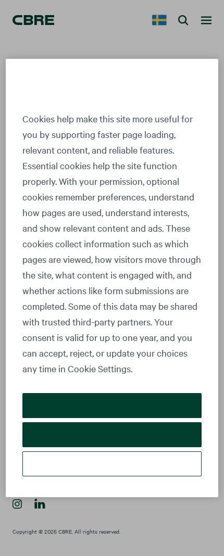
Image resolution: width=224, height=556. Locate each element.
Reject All (112, 434)
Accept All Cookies (112, 405)
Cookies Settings (112, 464)
